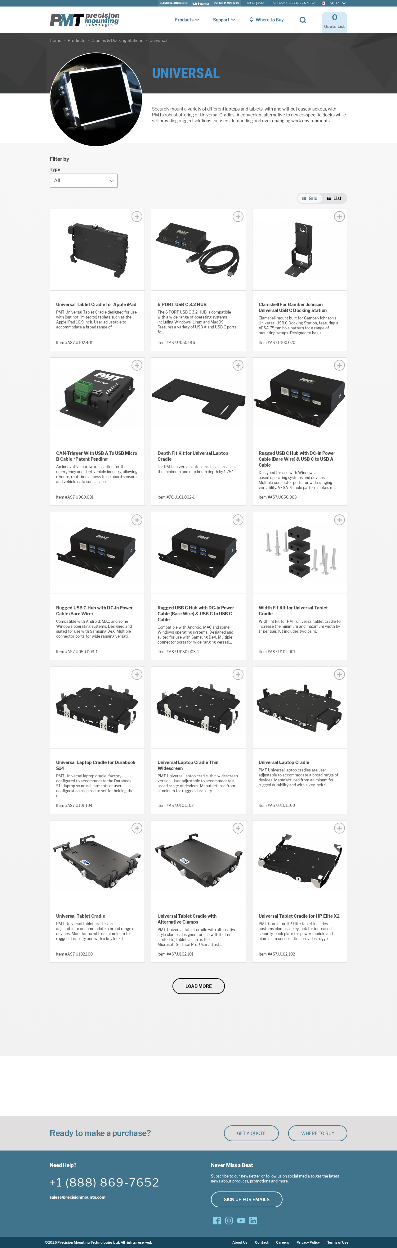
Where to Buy (270, 19)
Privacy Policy (308, 1242)
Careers (282, 1242)
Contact (262, 1242)
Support (221, 19)
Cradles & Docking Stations (117, 40)
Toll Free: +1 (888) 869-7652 (292, 3)
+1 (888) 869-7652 (105, 1182)
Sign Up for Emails (247, 1199)
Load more (198, 986)
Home (55, 40)
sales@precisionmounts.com (77, 1197)
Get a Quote (255, 3)
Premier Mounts (226, 3)
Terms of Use (337, 1242)
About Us (240, 1242)
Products (184, 19)
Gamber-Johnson (174, 3)
